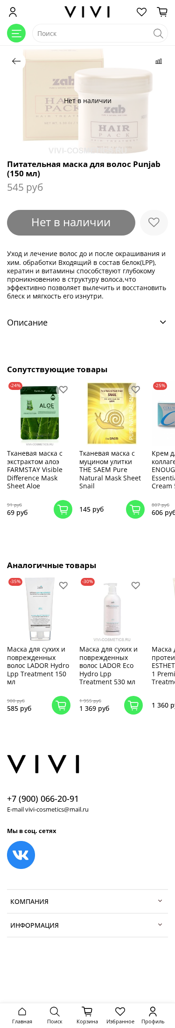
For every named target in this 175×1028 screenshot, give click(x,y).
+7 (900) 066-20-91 (43, 798)
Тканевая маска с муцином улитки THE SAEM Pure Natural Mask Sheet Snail (110, 469)
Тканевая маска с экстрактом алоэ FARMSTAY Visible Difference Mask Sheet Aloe (35, 469)
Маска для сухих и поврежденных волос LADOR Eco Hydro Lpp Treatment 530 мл (108, 665)
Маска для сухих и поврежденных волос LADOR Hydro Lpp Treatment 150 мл (38, 665)
